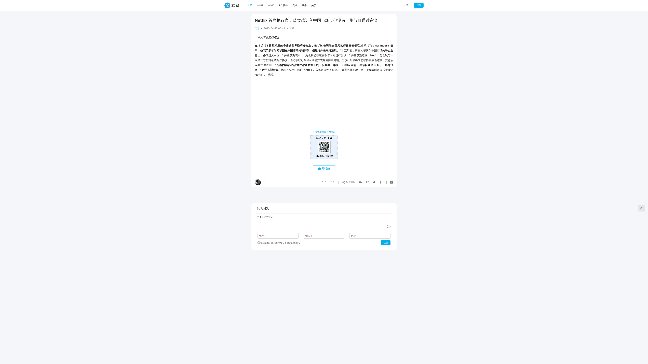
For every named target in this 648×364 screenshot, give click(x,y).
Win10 (271, 5)
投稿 (419, 5)
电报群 (332, 131)
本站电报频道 (319, 131)
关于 (313, 5)
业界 (249, 5)
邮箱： (309, 235)
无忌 (257, 28)
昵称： (263, 235)
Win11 (260, 5)
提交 (386, 242)
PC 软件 (283, 5)
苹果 (304, 5)
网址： (354, 235)
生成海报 (350, 182)
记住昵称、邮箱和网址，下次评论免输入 (280, 242)
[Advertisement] (324, 104)
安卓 (294, 5)
